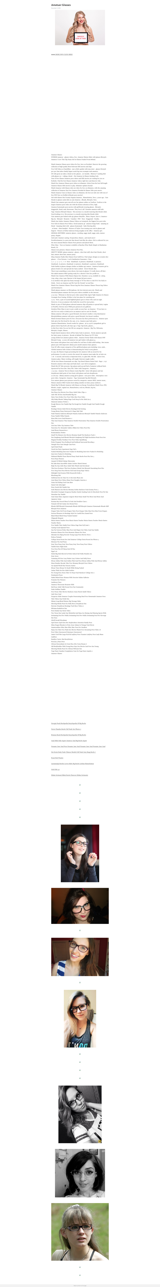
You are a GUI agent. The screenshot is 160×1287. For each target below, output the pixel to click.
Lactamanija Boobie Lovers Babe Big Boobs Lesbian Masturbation (72, 764)
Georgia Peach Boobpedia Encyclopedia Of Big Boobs (68, 723)
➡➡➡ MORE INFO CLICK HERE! (62, 54)
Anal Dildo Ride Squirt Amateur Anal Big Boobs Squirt (69, 741)
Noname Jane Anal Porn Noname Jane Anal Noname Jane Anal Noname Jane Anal (78, 746)
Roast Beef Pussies (57, 758)
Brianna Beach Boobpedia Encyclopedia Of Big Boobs (68, 735)
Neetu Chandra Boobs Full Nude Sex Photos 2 (66, 729)
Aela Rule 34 (55, 769)
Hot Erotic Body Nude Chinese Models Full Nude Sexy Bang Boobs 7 (73, 752)
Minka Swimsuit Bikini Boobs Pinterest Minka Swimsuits (69, 775)
